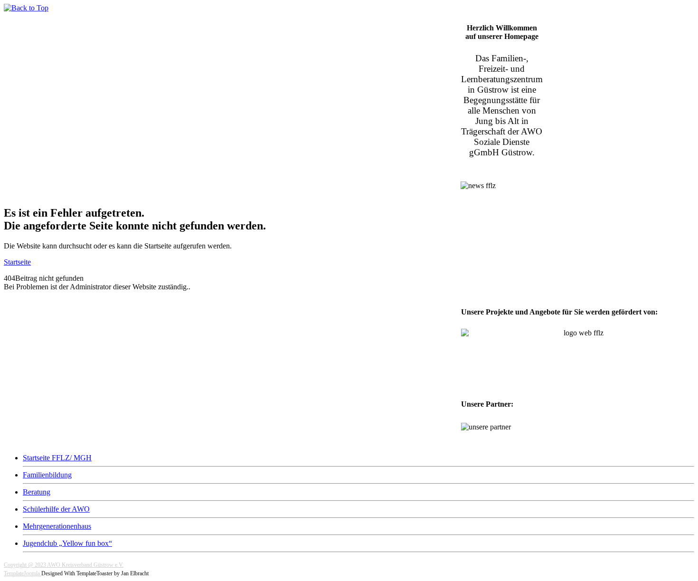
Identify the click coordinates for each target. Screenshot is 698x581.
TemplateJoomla (22, 573)
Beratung (36, 492)
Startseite (17, 262)
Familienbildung (47, 475)
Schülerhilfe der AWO (56, 509)
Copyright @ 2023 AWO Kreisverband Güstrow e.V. (63, 565)
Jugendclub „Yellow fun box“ (67, 543)
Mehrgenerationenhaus (57, 526)
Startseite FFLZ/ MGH (57, 458)
